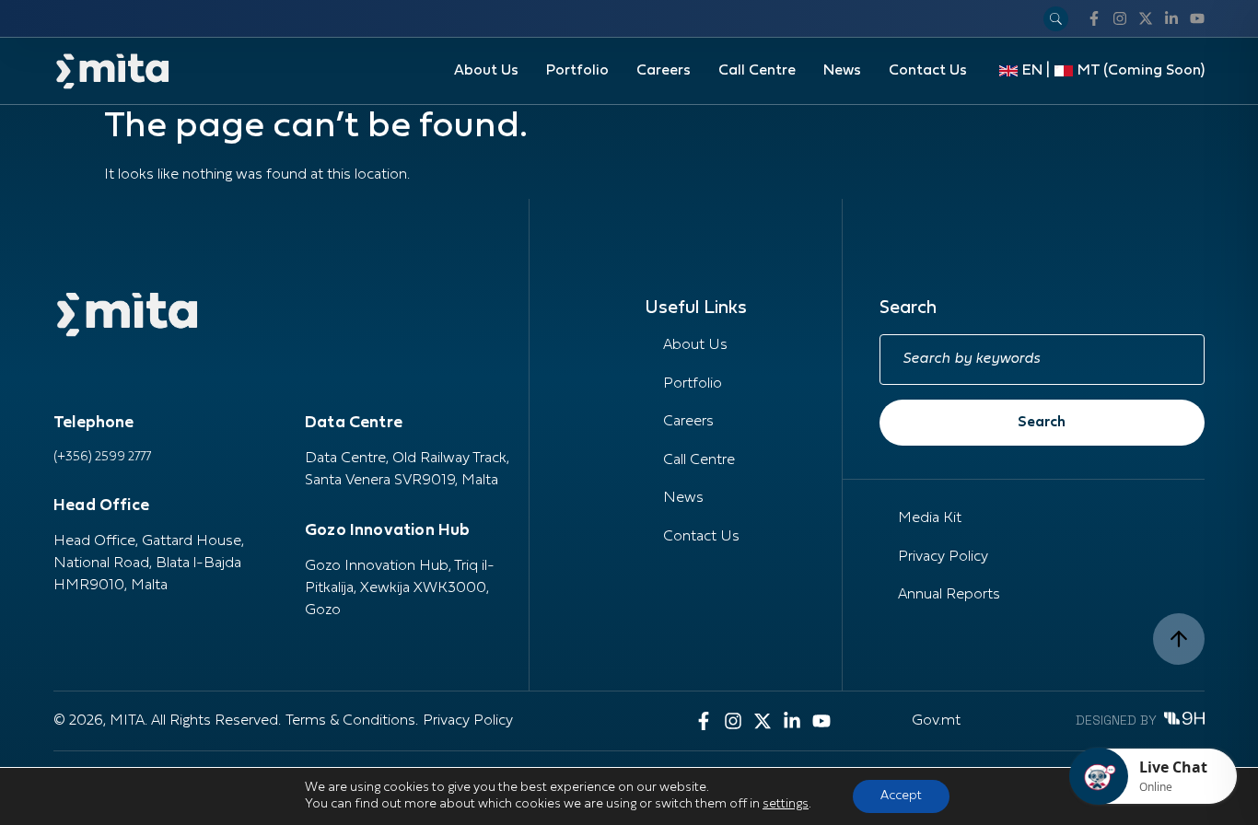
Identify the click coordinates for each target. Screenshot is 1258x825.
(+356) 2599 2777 (102, 457)
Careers (663, 70)
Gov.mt (936, 721)
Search (1042, 422)
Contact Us (928, 70)
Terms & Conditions (350, 721)
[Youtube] (1197, 18)
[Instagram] (1119, 18)
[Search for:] (1042, 359)
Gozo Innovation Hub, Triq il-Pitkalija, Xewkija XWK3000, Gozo (400, 588)
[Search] (1055, 18)
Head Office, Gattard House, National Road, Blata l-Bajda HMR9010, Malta (148, 563)
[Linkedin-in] (1171, 18)
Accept (901, 796)
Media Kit (929, 518)
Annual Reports (949, 594)
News (842, 70)
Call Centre (757, 70)
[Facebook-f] (1094, 18)
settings (786, 804)
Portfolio (577, 70)
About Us (486, 70)
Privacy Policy (943, 557)
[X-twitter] (1145, 18)
